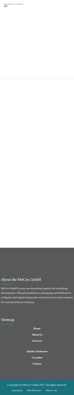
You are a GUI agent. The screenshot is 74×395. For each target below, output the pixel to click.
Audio (11, 107)
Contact (37, 363)
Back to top (51, 390)
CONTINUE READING (37, 162)
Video (21, 107)
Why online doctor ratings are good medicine (34, 208)
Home (37, 328)
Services (37, 340)
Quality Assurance (37, 351)
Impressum (17, 390)
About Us (37, 334)
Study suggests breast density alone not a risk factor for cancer (30, 124)
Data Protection (34, 390)
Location (37, 357)
